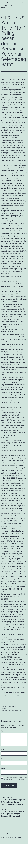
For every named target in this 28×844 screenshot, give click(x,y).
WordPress (17, 837)
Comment (5, 731)
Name (3, 749)
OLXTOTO (5, 3)
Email (3, 759)
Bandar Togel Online (16, 710)
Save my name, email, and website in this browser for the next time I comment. (15, 778)
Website (3, 768)
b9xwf (4, 708)
